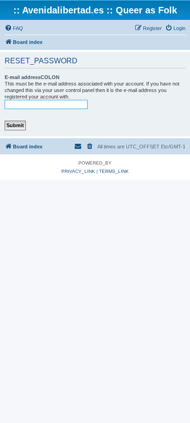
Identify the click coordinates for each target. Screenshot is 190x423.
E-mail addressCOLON (32, 77)
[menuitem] (14, 28)
